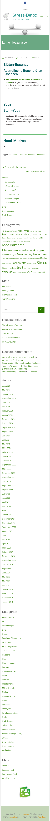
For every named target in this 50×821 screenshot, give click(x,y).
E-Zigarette (32, 372)
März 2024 (6, 448)
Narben (5, 692)
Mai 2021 (6, 539)
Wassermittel (22, 272)
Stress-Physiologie (9, 268)
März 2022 (6, 506)
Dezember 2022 (8, 473)
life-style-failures (9, 671)
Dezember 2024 (8, 419)
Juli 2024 (6, 436)
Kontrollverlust (33, 238)
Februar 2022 (7, 510)
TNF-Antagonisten (33, 268)
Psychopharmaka (8, 258)
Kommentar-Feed (9, 295)
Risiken (37, 258)
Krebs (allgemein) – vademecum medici (19, 357)
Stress (5, 178)
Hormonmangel (8, 663)
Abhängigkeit (7, 231)
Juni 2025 (6, 402)
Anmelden (6, 286)
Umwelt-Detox (8, 742)
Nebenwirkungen (12, 198)
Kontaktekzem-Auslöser (12, 329)
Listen (4, 675)
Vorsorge (7, 271)
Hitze (4, 659)
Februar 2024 (7, 452)
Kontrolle (25, 238)
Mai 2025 (6, 407)
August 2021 (7, 531)
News (4, 700)
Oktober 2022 (7, 481)
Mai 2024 (6, 444)
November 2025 (9, 398)
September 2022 (9, 485)
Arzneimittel (23, 231)
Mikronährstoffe (9, 688)
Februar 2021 (7, 552)
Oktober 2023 (7, 461)
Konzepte (6, 667)
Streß (19, 267)
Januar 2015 (7, 589)
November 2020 (9, 560)
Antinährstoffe (11, 190)
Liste (21, 241)
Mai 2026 (6, 390)
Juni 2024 (6, 440)
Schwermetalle (31, 263)
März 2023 (6, 469)
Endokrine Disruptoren (11, 638)
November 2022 (9, 477)
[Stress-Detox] (25, 29)
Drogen (17, 235)
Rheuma (18, 258)
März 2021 (6, 548)
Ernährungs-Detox (9, 646)
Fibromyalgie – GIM (10, 363)
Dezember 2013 (8, 598)
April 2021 (6, 544)
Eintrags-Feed (8, 290)
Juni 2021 (6, 535)
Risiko (43, 258)
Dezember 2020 (8, 556)
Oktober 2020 (7, 564)
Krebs (40, 238)
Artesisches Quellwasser (12, 360)
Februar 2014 (7, 593)
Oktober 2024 (7, 423)
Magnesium (27, 241)
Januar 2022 (7, 515)
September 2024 (9, 427)
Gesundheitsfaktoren (11, 338)
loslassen (41, 154)
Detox (36, 58)
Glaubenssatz (11, 238)
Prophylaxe (6, 709)
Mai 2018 (6, 581)
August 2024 (7, 431)
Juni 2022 (6, 498)
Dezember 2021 (8, 519)
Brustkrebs (38, 231)
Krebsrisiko (6, 241)
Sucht (25, 268)
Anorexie (14, 231)
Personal (5, 705)
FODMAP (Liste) (9, 342)
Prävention (22, 254)
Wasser (15, 272)
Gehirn (4, 238)
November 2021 (9, 523)
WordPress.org (8, 299)
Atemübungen (8, 626)
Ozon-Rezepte (8, 333)
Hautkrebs (19, 238)
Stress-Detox (24, 15)
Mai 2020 (6, 577)
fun (45, 234)
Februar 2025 (7, 411)
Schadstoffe (10, 182)
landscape (14, 241)
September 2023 (9, 465)
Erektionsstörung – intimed (13, 372)
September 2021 (9, 527)
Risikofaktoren (8, 215)
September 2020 (9, 569)
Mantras (5, 680)
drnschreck (9, 58)
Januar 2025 (7, 415)
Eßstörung (35, 235)
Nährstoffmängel (12, 186)
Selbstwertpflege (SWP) (12, 734)
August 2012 (7, 602)
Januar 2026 (7, 394)
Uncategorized (8, 211)
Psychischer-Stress (13, 203)
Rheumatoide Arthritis (28, 258)
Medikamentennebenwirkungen (23, 250)
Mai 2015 (6, 585)
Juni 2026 (6, 386)
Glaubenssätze (8, 650)
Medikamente (13, 245)
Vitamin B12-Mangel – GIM (13, 366)
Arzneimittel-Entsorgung (14, 167)
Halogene (6, 655)
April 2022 (6, 502)
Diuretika (11, 235)
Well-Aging (6, 750)
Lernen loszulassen (27, 154)
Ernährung (26, 234)
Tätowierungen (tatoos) (12, 325)
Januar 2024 (7, 456)
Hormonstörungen (12, 194)
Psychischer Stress (38, 254)
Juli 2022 (6, 494)
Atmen (32, 231)
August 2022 (7, 490)
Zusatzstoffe (40, 272)
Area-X (5, 621)
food (41, 234)
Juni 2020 (6, 573)
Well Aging (31, 272)
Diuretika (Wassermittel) (36, 171)
